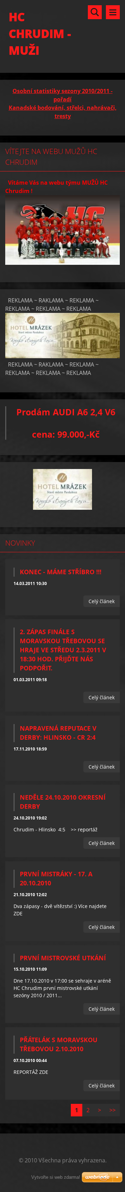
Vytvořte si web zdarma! (55, 1177)
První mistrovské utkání (63, 958)
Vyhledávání (95, 12)
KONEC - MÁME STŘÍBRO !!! (60, 572)
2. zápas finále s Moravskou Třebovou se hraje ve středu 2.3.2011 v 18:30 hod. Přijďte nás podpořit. (63, 650)
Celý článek (102, 601)
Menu (113, 12)
